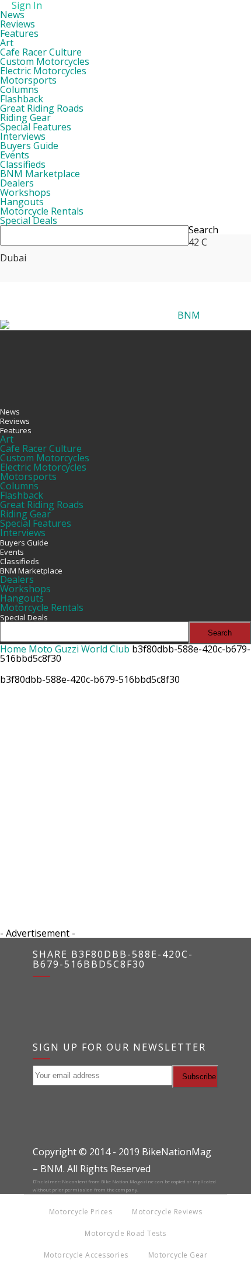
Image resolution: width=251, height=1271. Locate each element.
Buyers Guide (29, 145)
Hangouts (22, 201)
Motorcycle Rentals (41, 211)
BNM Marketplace (40, 173)
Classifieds (23, 164)
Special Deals (28, 220)
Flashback (21, 98)
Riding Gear (25, 117)
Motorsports (28, 80)
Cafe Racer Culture (41, 52)
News (12, 14)
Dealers (17, 183)
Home (13, 649)
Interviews (23, 136)
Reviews (17, 24)
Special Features (35, 126)
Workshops (25, 192)
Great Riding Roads (41, 108)
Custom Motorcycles (44, 61)
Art (6, 42)
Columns (19, 89)
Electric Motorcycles (43, 70)
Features (19, 33)
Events (14, 154)
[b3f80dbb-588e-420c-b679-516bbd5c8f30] (29, 746)
